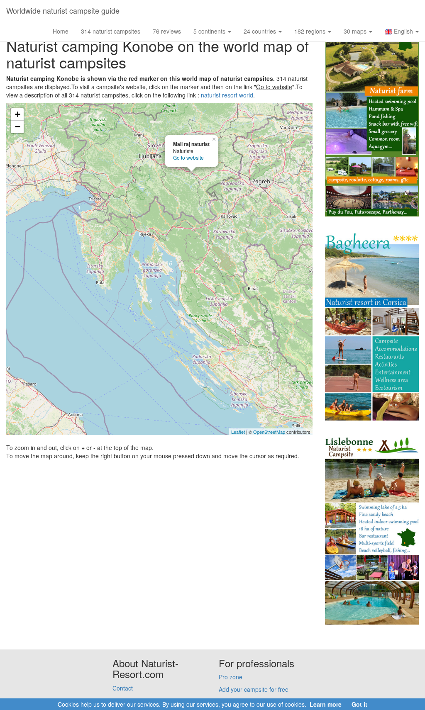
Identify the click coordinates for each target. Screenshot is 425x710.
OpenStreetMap (269, 431)
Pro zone (230, 677)
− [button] (17, 127)
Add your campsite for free (253, 689)
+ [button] (17, 114)
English (403, 31)
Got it (359, 704)
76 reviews (167, 31)
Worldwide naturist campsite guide (63, 10)
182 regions (310, 31)
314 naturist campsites (110, 31)
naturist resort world (227, 95)
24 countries (261, 31)
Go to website (188, 157)
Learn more (326, 704)
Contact (122, 688)
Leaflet (238, 431)
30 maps (356, 31)
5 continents (210, 31)
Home (60, 31)
